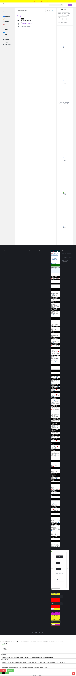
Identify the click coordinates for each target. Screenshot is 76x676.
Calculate (52, 624)
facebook (59, 15)
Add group (7, 13)
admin (18, 18)
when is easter (66, 22)
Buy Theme (7, 37)
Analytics (4, 654)
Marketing (5, 648)
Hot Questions (6, 47)
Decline (3, 670)
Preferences (5, 659)
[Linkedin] (68, 253)
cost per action (60, 13)
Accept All (10, 670)
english (68, 13)
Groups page (7, 16)
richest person (68, 20)
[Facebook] (63, 253)
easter (65, 13)
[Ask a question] (73, 673)
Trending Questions (7, 42)
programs (63, 20)
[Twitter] (65, 253)
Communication (35, 18)
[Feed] (70, 253)
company (63, 11)
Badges (6, 29)
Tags (6, 26)
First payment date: (59, 573)
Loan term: (58, 561)
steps (59, 22)
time (62, 22)
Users (6, 31)
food (63, 15)
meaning (68, 18)
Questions (7, 21)
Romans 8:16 (60, 105)
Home (6, 11)
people (59, 20)
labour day (60, 18)
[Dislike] (18, 26)
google (59, 17)
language (64, 18)
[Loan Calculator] (54, 551)
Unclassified (5, 664)
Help (6, 34)
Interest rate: (58, 567)
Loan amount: (58, 554)
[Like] (18, 23)
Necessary (5, 643)
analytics (59, 11)
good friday (67, 15)
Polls (6, 24)
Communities (8, 18)
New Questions (6, 39)
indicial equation (64, 17)
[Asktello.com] (9, 5)
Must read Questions (7, 44)
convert (67, 11)
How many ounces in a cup (24, 20)
